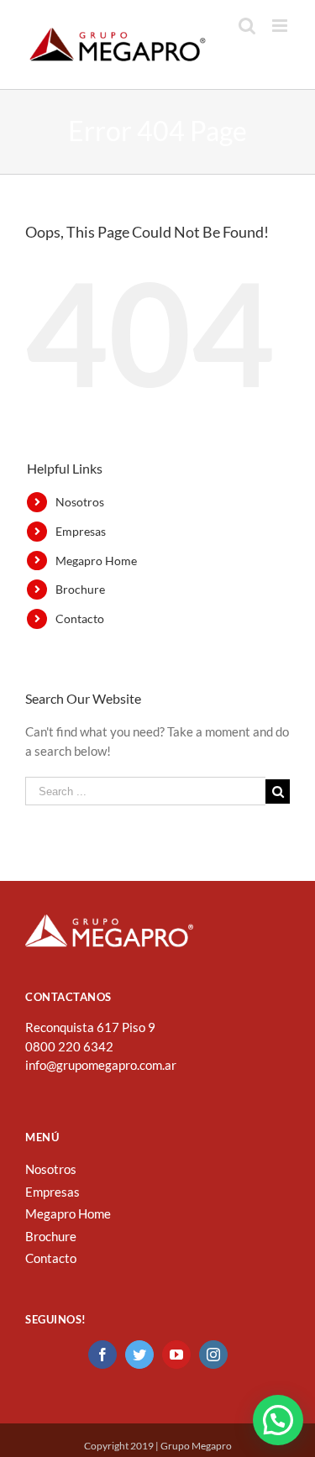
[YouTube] (176, 1354)
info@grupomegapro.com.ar (100, 1064)
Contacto (79, 618)
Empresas (80, 531)
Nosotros (79, 502)
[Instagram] (213, 1354)
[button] (278, 1420)
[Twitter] (139, 1354)
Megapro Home (96, 560)
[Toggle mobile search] (247, 25)
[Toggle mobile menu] (281, 25)
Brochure (80, 589)
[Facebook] (102, 1354)
